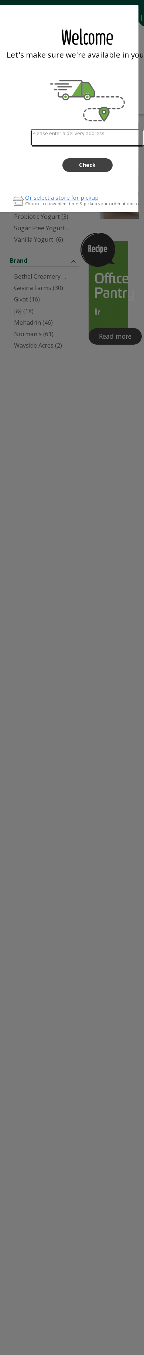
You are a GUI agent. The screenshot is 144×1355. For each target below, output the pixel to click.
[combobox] (87, 137)
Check (87, 165)
